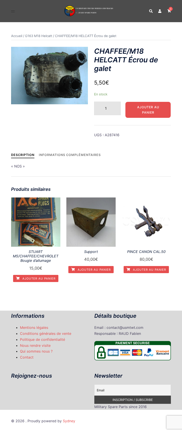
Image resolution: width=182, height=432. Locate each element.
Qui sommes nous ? (36, 351)
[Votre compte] (160, 11)
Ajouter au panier (148, 109)
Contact (27, 357)
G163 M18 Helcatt (38, 36)
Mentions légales (34, 327)
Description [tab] (22, 155)
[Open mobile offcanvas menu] (13, 11)
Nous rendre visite (35, 345)
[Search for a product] (151, 11)
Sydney (69, 421)
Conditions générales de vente (45, 333)
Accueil (16, 36)
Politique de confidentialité (42, 339)
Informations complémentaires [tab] (70, 155)
